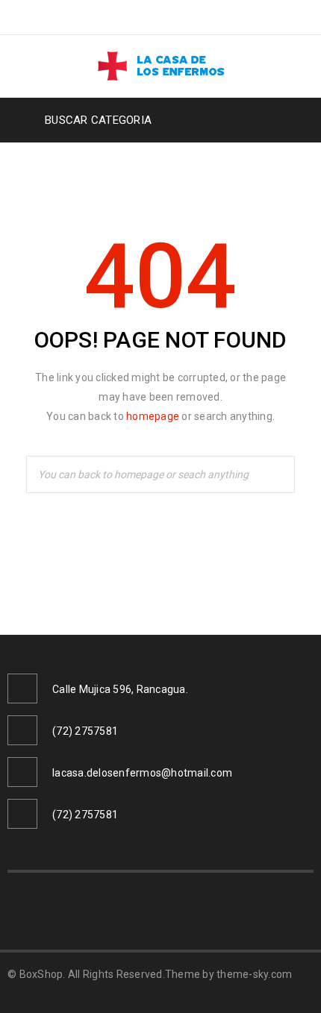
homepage (152, 416)
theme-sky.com (254, 974)
